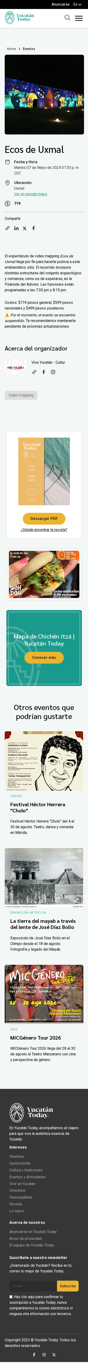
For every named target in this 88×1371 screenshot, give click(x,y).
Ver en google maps (30, 194)
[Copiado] (7, 229)
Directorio (17, 1190)
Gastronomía (19, 1163)
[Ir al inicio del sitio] (19, 23)
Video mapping (21, 395)
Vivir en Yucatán (22, 1184)
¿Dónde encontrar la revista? (44, 529)
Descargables (20, 1197)
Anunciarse (61, 4)
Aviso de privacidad (25, 1238)
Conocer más (44, 657)
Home (11, 49)
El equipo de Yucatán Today (31, 1245)
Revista (15, 1204)
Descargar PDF (44, 518)
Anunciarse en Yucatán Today (33, 1231)
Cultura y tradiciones (26, 1170)
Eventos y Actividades (27, 1177)
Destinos (16, 1156)
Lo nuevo (16, 1211)
